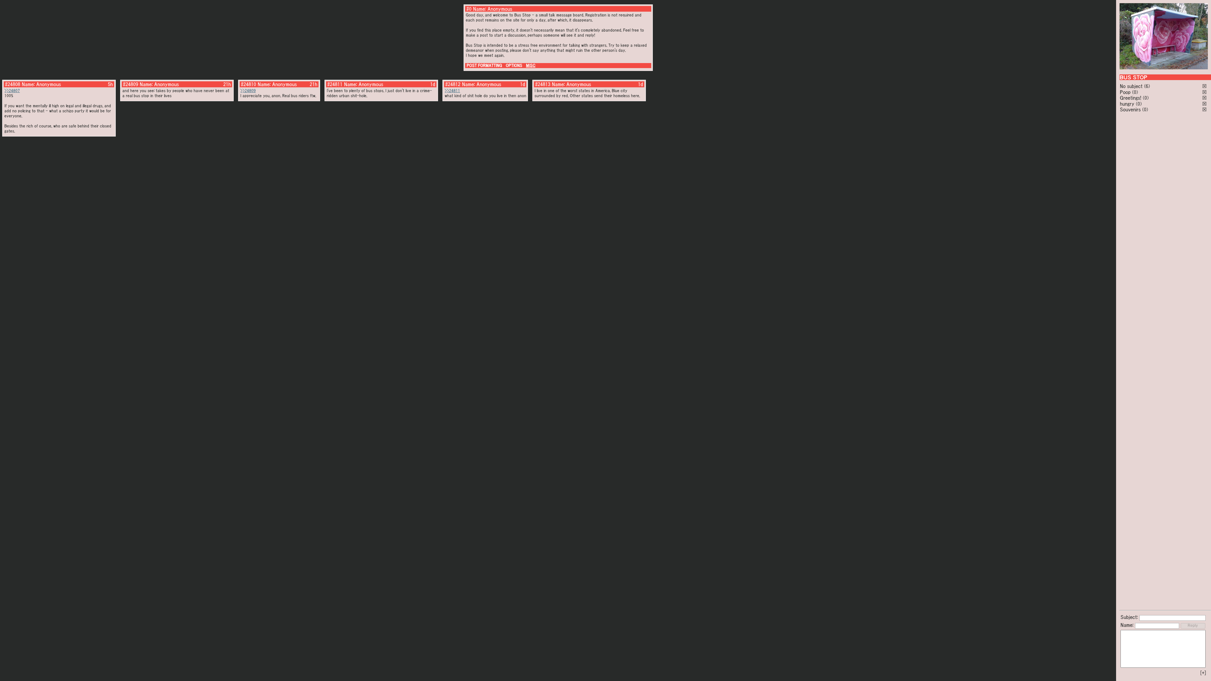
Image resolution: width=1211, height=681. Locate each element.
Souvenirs (1130, 109)
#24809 (130, 84)
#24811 (334, 84)
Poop (1125, 92)
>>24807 (12, 91)
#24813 (542, 84)
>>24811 (452, 91)
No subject (1132, 86)
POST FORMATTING (484, 65)
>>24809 (248, 91)
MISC (530, 65)
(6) (1147, 86)
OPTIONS (514, 65)
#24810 (248, 84)
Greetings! (1130, 97)
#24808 (12, 84)
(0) (1135, 92)
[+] (1203, 672)
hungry (1127, 103)
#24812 (452, 84)
